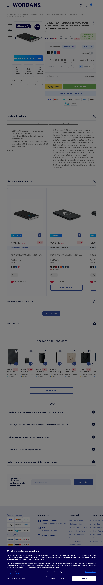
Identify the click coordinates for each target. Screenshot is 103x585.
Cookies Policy (90, 572)
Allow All (84, 579)
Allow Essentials (58, 579)
